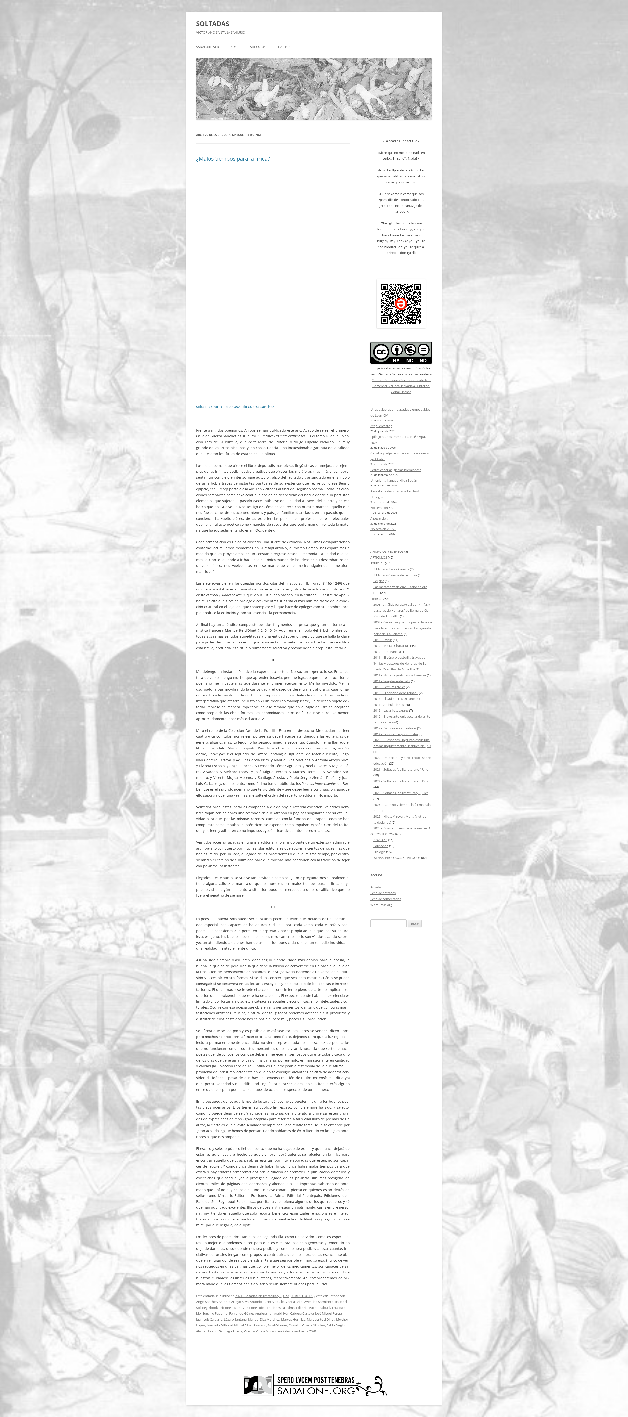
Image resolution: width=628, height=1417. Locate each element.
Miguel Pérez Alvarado (250, 1325)
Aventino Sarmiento (318, 1301)
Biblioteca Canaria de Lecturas (395, 575)
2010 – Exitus (382, 640)
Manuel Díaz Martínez (264, 1319)
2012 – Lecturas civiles (389, 687)
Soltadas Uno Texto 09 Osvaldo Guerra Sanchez (235, 406)
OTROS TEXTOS (302, 1296)
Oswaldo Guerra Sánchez (307, 1325)
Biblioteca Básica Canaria (391, 569)
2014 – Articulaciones (388, 704)
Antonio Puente (261, 1301)
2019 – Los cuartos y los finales (395, 734)
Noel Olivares (277, 1325)
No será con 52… (382, 507)
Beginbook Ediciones (217, 1307)
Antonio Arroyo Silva (234, 1301)
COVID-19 (380, 840)
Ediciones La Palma (281, 1307)
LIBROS (375, 598)
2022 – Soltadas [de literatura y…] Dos (400, 781)
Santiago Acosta (230, 1331)
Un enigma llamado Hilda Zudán (393, 480)
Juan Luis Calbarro (209, 1319)
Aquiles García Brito (289, 1301)
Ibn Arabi (275, 1313)
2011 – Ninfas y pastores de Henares (399, 675)
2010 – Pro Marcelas (387, 651)
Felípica (378, 581)
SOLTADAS (212, 23)
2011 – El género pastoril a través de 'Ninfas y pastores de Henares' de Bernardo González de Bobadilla (401, 663)
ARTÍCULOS (258, 47)
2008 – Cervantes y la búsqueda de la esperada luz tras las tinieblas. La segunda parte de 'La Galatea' (402, 628)
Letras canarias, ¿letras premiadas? (395, 470)
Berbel (238, 1307)
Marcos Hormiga (293, 1319)
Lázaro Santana (235, 1319)
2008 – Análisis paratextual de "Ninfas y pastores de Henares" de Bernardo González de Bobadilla (402, 610)
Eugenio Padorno (215, 1313)
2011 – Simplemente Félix (391, 681)
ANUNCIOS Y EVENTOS (387, 551)
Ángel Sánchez (206, 1301)
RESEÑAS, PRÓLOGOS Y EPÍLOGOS (395, 857)
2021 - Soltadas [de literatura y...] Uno (262, 1296)
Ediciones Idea (255, 1307)
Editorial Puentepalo (311, 1307)
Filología (379, 852)
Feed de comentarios (385, 899)
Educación (380, 846)
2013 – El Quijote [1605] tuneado (396, 698)
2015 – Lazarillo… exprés (390, 710)
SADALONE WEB (207, 47)
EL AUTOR (283, 47)
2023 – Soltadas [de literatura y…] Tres (400, 793)
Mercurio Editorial (220, 1325)
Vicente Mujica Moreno (260, 1331)
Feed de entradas (383, 893)
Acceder (376, 887)
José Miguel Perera (328, 1313)
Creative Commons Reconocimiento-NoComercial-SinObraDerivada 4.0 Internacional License (401, 386)
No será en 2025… (383, 529)
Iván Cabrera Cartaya (298, 1313)
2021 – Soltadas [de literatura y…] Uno (400, 769)
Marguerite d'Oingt (321, 1319)
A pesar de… (379, 518)
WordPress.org (381, 905)
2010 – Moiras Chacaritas (391, 645)
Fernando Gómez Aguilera (248, 1313)
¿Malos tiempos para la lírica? (233, 158)
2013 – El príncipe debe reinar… (395, 693)
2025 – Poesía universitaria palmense (400, 828)
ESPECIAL (377, 563)
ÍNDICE (234, 47)
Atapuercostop (381, 426)
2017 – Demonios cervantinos (394, 728)
